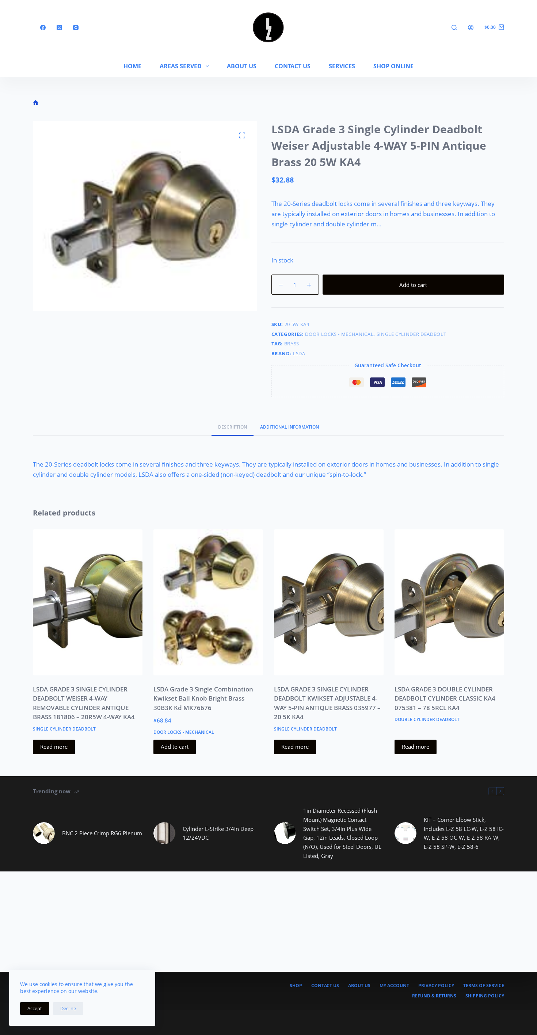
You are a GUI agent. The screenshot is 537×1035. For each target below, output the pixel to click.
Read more (54, 746)
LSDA (299, 353)
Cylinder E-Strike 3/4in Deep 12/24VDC (218, 833)
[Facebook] (43, 27)
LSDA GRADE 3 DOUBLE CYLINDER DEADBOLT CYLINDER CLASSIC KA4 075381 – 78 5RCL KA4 (445, 698)
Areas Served (181, 66)
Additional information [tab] (289, 427)
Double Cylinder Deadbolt (427, 719)
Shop (296, 986)
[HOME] (35, 103)
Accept (34, 1008)
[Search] (454, 27)
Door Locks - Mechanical (339, 334)
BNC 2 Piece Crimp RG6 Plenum (102, 833)
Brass (291, 343)
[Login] (470, 27)
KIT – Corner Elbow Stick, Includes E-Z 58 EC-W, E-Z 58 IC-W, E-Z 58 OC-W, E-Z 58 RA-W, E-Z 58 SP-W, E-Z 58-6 (464, 833)
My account (394, 986)
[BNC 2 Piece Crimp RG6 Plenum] (44, 833)
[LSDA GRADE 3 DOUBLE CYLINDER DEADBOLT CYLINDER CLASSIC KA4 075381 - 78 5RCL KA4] (449, 602)
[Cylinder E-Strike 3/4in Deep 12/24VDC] (164, 833)
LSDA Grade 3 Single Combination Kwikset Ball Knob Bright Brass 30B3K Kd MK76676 (203, 698)
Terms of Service (483, 986)
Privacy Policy (436, 986)
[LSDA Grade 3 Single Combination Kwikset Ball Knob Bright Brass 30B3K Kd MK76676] (208, 602)
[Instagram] (76, 27)
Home (132, 66)
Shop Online (393, 66)
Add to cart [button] (174, 746)
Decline (68, 1008)
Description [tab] (232, 427)
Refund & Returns (434, 996)
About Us (241, 66)
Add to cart (413, 284)
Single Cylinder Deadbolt (411, 334)
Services (342, 66)
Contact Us (293, 66)
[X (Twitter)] (59, 27)
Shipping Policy (484, 996)
